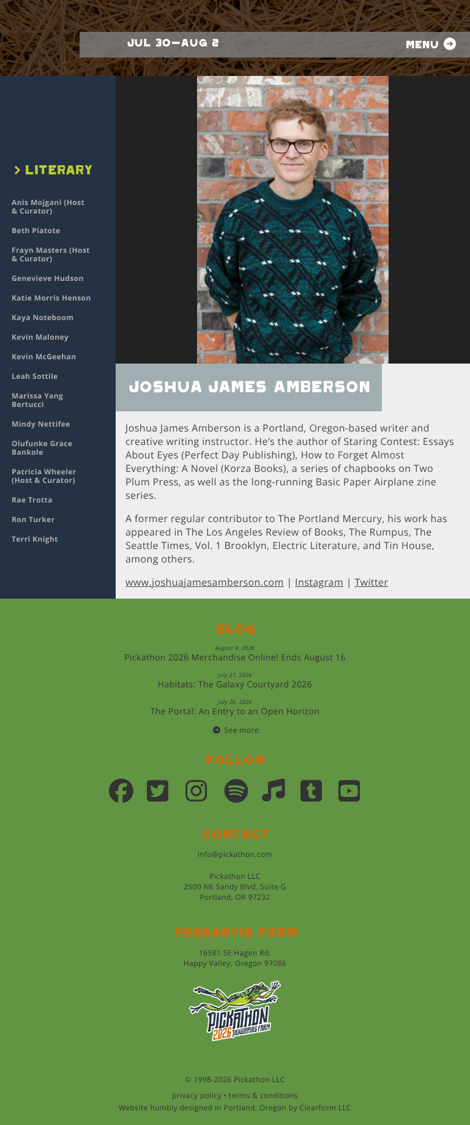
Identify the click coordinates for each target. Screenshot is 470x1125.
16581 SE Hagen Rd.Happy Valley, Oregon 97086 (235, 957)
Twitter (371, 582)
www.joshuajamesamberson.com (204, 582)
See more (242, 730)
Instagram (319, 582)
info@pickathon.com (235, 854)
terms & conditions (263, 1095)
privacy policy (197, 1095)
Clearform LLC (325, 1107)
